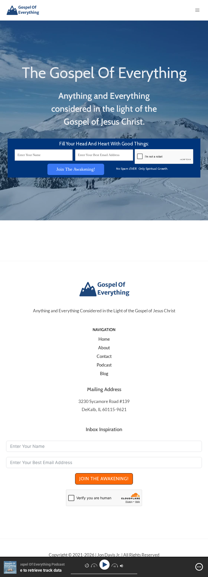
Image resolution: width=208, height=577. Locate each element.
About (104, 347)
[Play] (105, 564)
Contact (104, 356)
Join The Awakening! (75, 169)
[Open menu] (197, 10)
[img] (199, 567)
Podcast (104, 365)
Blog (104, 373)
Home (104, 339)
